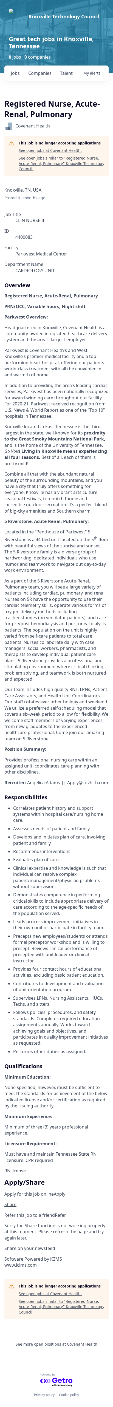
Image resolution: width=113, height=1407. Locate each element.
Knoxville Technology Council (64, 16)
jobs (15, 73)
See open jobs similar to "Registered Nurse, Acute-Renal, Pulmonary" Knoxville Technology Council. (61, 163)
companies (40, 73)
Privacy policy (44, 1394)
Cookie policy (69, 1394)
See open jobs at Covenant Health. (50, 150)
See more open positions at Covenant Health (56, 1344)
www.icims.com (20, 1265)
